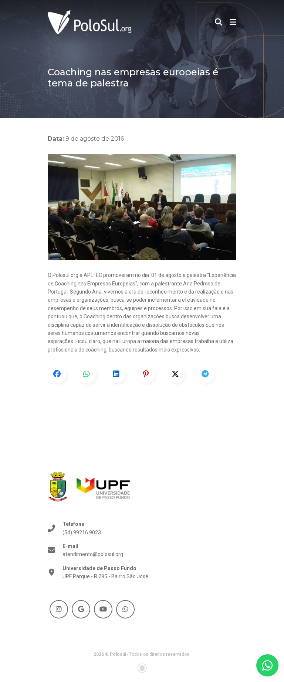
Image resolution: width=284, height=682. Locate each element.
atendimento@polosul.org (92, 550)
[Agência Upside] (142, 668)
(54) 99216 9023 (81, 528)
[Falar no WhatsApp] (267, 665)
